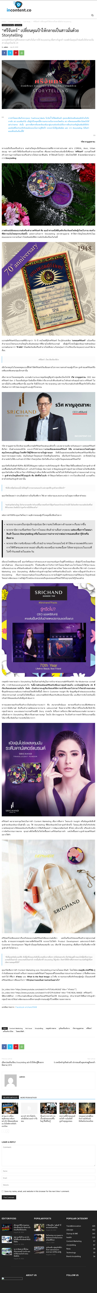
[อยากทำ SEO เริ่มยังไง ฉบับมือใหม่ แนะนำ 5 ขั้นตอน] (29, 1108)
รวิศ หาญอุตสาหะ (78, 1028)
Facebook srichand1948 (26, 1007)
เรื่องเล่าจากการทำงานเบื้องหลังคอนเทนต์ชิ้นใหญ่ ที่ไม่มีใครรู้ (47, 1118)
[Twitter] (10, 52)
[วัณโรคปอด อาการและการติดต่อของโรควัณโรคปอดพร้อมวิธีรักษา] (39, 1237)
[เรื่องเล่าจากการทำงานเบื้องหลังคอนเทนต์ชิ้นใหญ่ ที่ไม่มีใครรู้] (48, 1108)
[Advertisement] (65, 6)
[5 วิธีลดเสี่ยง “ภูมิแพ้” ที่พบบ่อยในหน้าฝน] (39, 1227)
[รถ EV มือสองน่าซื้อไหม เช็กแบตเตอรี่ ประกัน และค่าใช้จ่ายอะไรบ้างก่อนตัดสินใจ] (7, 1251)
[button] (92, 15)
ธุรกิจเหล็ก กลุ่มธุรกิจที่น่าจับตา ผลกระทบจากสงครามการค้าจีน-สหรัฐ (54, 1249)
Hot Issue (28, 1028)
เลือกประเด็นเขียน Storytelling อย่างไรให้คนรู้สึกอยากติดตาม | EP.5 (23, 1063)
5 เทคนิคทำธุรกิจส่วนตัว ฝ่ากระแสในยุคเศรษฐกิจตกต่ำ (74, 1062)
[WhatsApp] (21, 52)
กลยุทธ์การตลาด (51, 1028)
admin (6, 47)
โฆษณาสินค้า (20, 1031)
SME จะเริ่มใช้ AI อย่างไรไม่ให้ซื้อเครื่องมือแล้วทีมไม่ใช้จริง (22, 1239)
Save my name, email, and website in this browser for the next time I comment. (36, 1191)
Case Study (26, 21)
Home (4, 21)
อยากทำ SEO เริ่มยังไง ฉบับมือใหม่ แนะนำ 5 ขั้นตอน (29, 1118)
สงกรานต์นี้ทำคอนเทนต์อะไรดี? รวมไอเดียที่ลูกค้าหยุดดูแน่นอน (67, 1118)
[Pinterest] (15, 52)
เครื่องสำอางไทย (8, 1031)
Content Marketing (14, 21)
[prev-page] (3, 1131)
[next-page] (7, 1131)
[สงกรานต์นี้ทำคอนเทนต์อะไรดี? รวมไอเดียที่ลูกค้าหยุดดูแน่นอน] (67, 1108)
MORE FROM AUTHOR (28, 1097)
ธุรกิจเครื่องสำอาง (64, 1028)
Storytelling (39, 1028)
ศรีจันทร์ (88, 1028)
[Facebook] (4, 52)
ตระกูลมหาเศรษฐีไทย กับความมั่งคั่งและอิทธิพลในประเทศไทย (86, 1118)
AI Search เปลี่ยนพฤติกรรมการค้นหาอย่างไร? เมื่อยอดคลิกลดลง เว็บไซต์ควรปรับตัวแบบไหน (10, 1121)
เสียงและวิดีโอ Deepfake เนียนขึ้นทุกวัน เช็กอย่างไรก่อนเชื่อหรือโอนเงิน (22, 1227)
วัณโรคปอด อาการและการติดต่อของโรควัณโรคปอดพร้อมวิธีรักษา (54, 1237)
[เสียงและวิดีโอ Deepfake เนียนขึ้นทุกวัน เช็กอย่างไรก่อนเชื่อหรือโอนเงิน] (7, 1227)
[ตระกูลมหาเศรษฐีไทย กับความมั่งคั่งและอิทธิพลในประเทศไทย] (87, 1108)
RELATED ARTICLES (10, 1097)
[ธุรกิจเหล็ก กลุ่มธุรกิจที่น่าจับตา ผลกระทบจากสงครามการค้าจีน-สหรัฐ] (39, 1249)
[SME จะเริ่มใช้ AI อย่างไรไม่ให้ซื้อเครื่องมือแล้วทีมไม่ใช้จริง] (7, 1239)
